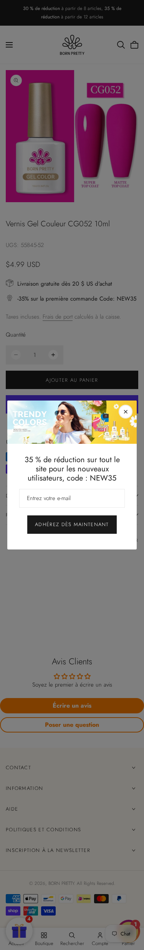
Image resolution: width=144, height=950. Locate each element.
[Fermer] (125, 412)
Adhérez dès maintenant (72, 524)
